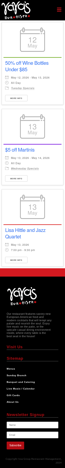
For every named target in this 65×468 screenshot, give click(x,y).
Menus (11, 368)
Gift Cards (13, 395)
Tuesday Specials (22, 88)
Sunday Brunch (16, 375)
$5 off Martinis (19, 149)
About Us (13, 402)
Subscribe (15, 445)
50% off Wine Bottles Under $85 (26, 66)
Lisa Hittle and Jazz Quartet (25, 233)
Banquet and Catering (21, 382)
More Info (16, 98)
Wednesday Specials (25, 168)
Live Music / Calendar (21, 388)
